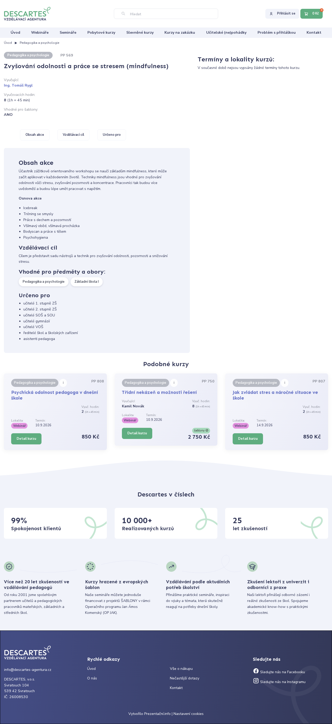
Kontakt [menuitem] (314, 32)
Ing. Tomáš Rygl (18, 85)
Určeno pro (112, 134)
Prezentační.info (157, 713)
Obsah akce (34, 134)
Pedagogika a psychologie (39, 43)
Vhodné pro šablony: (21, 109)
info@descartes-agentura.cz (27, 669)
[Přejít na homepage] (30, 13)
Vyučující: (11, 79)
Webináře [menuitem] (40, 32)
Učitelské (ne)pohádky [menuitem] (226, 32)
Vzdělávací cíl (73, 134)
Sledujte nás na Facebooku (282, 672)
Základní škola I (86, 281)
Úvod (8, 43)
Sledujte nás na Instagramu (282, 681)
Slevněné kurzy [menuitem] (140, 32)
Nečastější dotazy (184, 678)
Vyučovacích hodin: (19, 94)
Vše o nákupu (181, 668)
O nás (92, 678)
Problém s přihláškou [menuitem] (277, 32)
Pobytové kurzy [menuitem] (101, 32)
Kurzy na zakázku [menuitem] (179, 32)
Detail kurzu (26, 438)
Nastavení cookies (189, 713)
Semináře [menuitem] (68, 32)
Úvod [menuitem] (15, 32)
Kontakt (176, 687)
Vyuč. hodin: (90, 407)
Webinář (19, 426)
